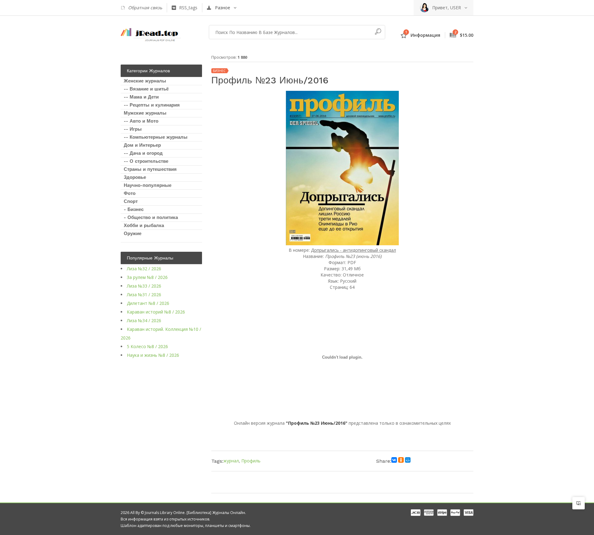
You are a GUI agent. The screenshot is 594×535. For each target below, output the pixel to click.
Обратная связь (145, 8)
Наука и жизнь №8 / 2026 (153, 355)
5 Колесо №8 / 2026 (147, 346)
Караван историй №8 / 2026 (156, 312)
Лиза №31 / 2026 (144, 294)
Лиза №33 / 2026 (144, 286)
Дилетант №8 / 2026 (148, 303)
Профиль (250, 461)
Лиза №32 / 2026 (144, 269)
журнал (231, 461)
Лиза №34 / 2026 (144, 320)
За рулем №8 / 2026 (147, 277)
